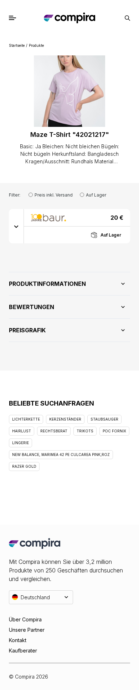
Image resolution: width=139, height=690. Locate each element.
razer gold (24, 466)
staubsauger (104, 419)
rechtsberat (53, 431)
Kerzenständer (65, 419)
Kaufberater (23, 650)
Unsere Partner (27, 630)
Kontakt (17, 640)
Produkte (36, 45)
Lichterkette (26, 419)
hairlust (21, 431)
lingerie (20, 443)
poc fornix (114, 431)
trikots (85, 431)
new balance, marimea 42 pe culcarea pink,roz (61, 454)
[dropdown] (16, 226)
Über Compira (25, 619)
